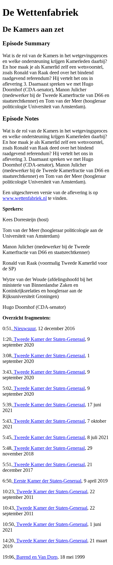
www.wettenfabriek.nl (25, 198)
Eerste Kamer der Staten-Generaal (47, 480)
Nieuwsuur (24, 328)
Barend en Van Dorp (36, 557)
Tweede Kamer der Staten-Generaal (49, 339)
